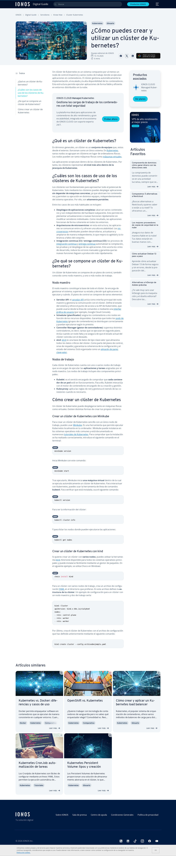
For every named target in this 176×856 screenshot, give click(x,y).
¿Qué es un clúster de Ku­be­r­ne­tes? (30, 83)
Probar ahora (110, 119)
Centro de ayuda (99, 814)
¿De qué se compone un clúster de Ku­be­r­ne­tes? (29, 103)
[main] (88, 361)
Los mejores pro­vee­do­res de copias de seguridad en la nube (145, 225)
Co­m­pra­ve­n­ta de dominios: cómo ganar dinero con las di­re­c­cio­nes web (144, 165)
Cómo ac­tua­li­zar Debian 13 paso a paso (144, 255)
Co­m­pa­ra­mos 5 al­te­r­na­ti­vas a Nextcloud (144, 195)
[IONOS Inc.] (33, 814)
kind (58, 559)
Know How (57, 15)
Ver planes (140, 98)
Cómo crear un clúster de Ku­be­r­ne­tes (30, 111)
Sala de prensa (79, 814)
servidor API (78, 299)
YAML (61, 589)
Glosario (110, 23)
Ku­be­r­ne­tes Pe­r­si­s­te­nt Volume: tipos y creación (84, 765)
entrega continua (87, 244)
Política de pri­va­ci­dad (148, 814)
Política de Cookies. (23, 852)
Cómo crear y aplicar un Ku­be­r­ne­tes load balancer (135, 702)
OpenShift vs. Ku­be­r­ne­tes (85, 700)
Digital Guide (30, 15)
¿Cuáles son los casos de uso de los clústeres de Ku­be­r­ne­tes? (31, 92)
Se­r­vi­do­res (44, 15)
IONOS (18, 15)
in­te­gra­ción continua (66, 244)
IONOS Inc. (28, 840)
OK (156, 850)
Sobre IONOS (62, 814)
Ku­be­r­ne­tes (97, 23)
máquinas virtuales (112, 156)
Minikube (77, 425)
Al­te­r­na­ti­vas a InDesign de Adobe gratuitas (144, 284)
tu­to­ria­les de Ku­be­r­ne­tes (76, 434)
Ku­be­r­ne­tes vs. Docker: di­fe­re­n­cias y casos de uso (38, 702)
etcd (64, 340)
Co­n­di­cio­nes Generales (122, 814)
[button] (145, 127)
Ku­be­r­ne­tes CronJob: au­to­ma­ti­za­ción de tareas (37, 765)
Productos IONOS (138, 4)
